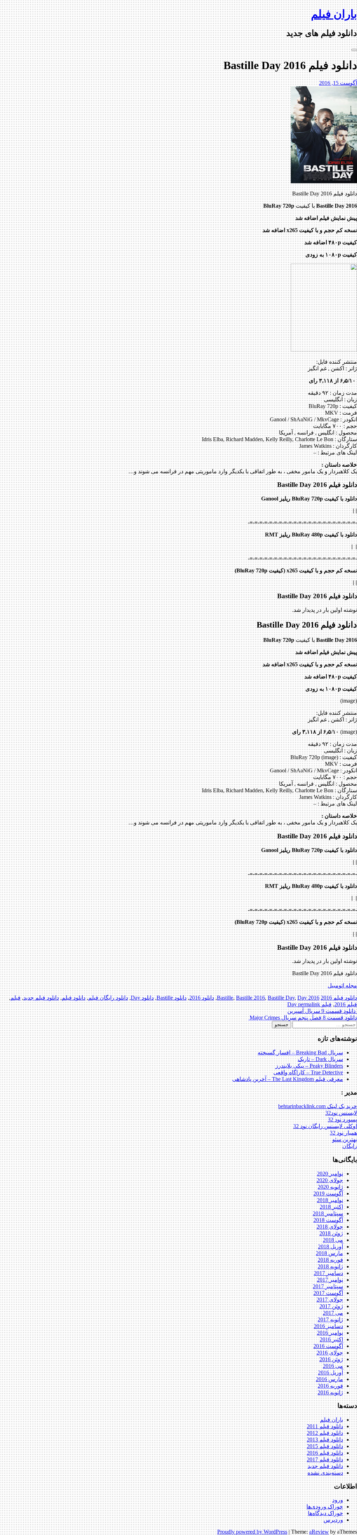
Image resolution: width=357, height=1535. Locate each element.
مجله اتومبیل (342, 985)
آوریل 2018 (330, 1246)
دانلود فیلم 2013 (325, 1440)
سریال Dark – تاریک (320, 1059)
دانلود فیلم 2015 (325, 1446)
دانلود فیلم (73, 998)
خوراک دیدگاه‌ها (325, 1513)
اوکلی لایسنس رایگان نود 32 (325, 1126)
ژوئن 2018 (331, 1233)
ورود (337, 1500)
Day (302, 998)
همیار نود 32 (343, 1133)
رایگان (349, 1146)
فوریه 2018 (330, 1260)
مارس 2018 (329, 1253)
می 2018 (333, 1240)
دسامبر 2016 (328, 1326)
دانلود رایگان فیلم (108, 998)
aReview (319, 1532)
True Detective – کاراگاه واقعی (308, 1072)
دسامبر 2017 (328, 1273)
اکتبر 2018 (331, 1207)
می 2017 (333, 1313)
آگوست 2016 (328, 1346)
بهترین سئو (344, 1139)
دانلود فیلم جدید (41, 998)
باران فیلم (334, 14)
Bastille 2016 (250, 998)
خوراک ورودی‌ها (324, 1507)
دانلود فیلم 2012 (325, 1433)
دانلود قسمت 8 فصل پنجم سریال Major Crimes (302, 1018)
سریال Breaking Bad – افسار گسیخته (300, 1052)
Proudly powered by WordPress (252, 1532)
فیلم (15, 998)
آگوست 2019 (328, 1193)
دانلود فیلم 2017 (325, 1459)
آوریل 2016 (330, 1372)
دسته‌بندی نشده (325, 1473)
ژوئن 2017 (331, 1306)
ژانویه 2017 (330, 1319)
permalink (308, 1004)
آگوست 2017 (328, 1293)
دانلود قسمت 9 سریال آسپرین (322, 1011)
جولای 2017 (330, 1300)
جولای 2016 (330, 1353)
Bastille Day (281, 998)
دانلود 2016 (201, 998)
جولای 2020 (330, 1180)
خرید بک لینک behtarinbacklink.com (317, 1106)
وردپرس (333, 1520)
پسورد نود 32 (342, 1119)
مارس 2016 (329, 1379)
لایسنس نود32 (341, 1113)
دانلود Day (142, 998)
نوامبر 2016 (330, 1333)
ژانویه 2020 (330, 1187)
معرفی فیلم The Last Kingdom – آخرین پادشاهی (287, 1079)
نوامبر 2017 (330, 1280)
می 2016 (333, 1366)
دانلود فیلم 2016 (339, 998)
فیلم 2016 (345, 1004)
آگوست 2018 (328, 1220)
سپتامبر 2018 (328, 1213)
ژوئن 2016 (331, 1359)
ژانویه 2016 (330, 1392)
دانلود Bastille (172, 998)
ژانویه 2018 (330, 1266)
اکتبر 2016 (331, 1339)
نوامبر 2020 (330, 1174)
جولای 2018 (330, 1227)
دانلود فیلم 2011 (325, 1426)
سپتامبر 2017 (328, 1286)
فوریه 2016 (330, 1386)
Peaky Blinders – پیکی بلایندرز (309, 1066)
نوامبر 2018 (330, 1200)
